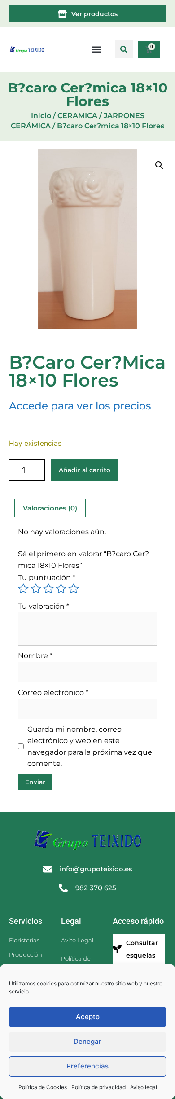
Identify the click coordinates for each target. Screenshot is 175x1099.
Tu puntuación (46, 577)
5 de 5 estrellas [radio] (73, 588)
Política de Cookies (42, 1087)
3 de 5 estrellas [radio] (48, 588)
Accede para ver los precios (80, 406)
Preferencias (87, 1066)
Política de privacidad (98, 1087)
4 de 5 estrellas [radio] (61, 588)
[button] (124, 49)
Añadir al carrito (84, 470)
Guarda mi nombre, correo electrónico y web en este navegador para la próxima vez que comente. (89, 746)
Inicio (41, 115)
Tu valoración (43, 606)
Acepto (88, 1016)
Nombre (35, 655)
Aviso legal (143, 1087)
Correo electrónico (53, 692)
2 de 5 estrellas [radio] (36, 588)
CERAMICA (77, 115)
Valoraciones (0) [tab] (50, 508)
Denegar (87, 1041)
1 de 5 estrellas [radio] (23, 588)
